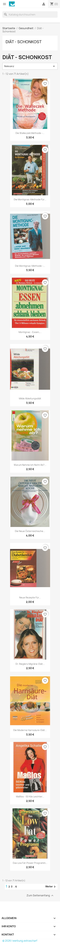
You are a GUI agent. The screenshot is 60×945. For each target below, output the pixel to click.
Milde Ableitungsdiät (30, 398)
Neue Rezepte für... (30, 597)
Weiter (51, 887)
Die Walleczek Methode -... (30, 133)
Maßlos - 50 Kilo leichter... (30, 796)
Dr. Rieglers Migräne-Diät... (30, 663)
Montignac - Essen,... (30, 332)
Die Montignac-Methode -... (30, 265)
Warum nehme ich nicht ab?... (30, 464)
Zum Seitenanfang (40, 895)
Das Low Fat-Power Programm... (30, 862)
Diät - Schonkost (24, 41)
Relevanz (30, 66)
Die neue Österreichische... (30, 531)
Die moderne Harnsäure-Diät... (30, 730)
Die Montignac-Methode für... (30, 199)
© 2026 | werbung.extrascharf (19, 940)
